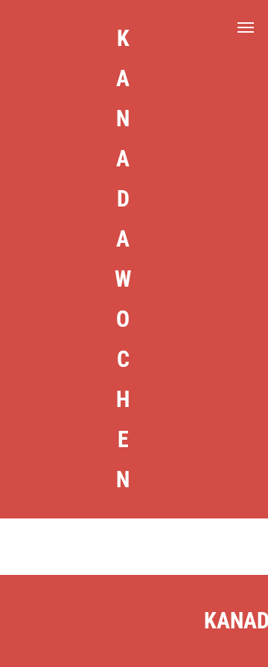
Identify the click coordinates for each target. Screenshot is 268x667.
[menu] (246, 27)
